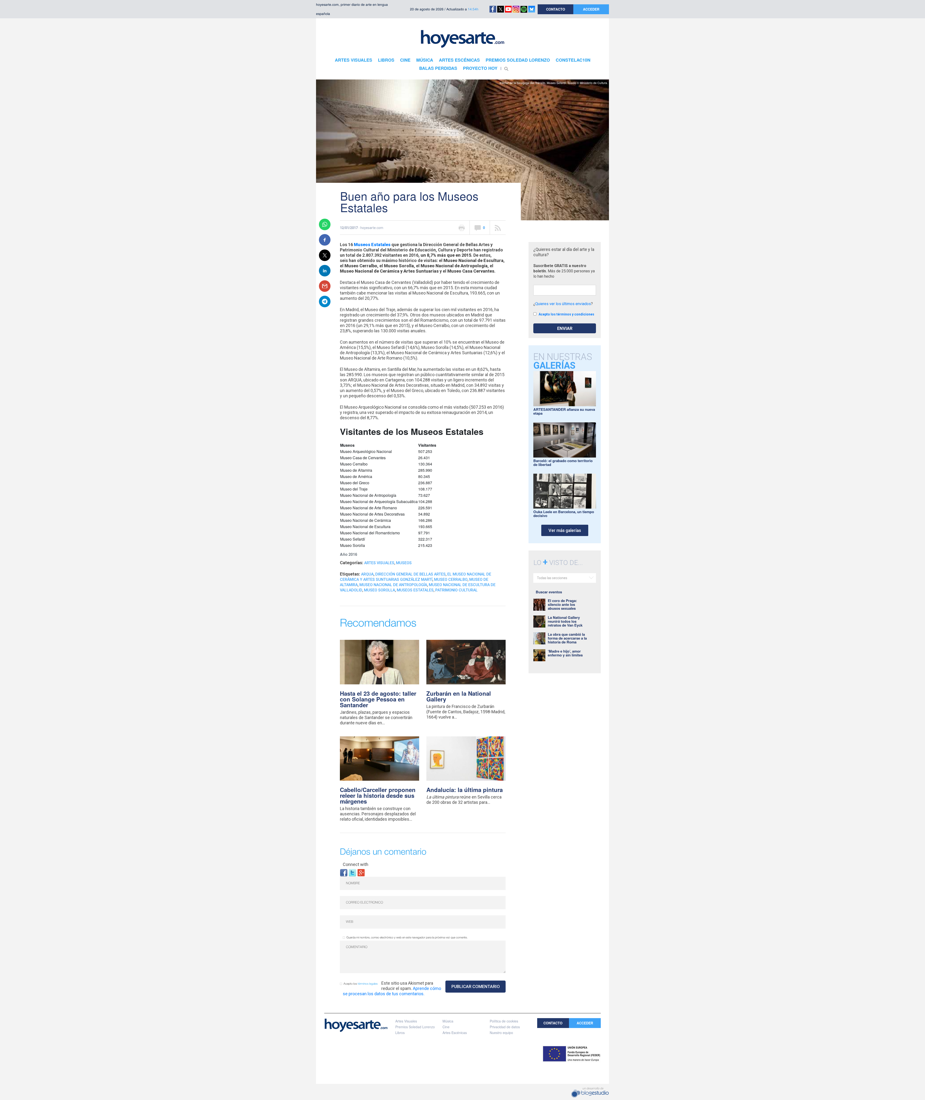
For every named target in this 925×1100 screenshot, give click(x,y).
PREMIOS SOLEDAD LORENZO (518, 60)
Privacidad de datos (505, 1026)
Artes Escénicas (455, 1032)
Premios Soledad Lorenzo (415, 1026)
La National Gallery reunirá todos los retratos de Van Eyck (565, 621)
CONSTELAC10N (573, 60)
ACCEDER (591, 9)
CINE (405, 60)
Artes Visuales (379, 563)
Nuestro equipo (501, 1032)
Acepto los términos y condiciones (566, 314)
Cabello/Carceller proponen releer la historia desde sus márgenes (378, 795)
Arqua (367, 574)
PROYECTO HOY (480, 68)
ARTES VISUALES (353, 60)
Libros (400, 1032)
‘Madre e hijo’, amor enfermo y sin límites (565, 653)
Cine (446, 1026)
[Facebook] (344, 872)
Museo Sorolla (379, 590)
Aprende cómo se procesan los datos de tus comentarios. (392, 991)
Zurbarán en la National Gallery (458, 696)
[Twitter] (352, 872)
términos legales (368, 983)
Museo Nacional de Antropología (393, 585)
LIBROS (386, 60)
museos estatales (415, 590)
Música (448, 1021)
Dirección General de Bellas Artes (410, 574)
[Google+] (361, 872)
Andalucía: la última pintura (464, 790)
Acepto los (361, 983)
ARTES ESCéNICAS (459, 60)
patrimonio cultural (456, 590)
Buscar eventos (549, 592)
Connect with (355, 864)
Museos (404, 563)
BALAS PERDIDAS (438, 68)
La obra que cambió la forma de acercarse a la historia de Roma (567, 638)
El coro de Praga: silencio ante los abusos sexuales (562, 604)
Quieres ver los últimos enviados (563, 303)
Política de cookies (504, 1021)
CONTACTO (555, 9)
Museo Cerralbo (451, 579)
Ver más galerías (564, 530)
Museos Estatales (372, 244)
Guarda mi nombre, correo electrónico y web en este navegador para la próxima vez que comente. (407, 937)
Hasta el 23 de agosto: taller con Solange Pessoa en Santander (378, 699)
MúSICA (424, 60)
